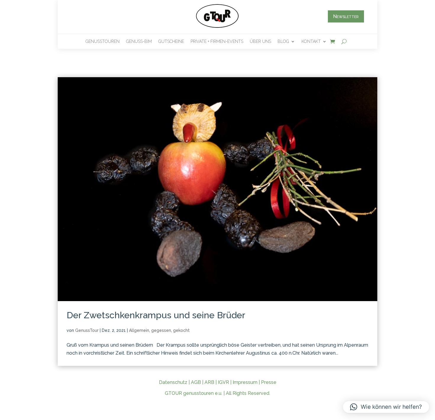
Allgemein (139, 330)
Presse (268, 382)
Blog (283, 41)
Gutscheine (171, 41)
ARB (209, 382)
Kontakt (311, 41)
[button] (386, 407)
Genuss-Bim (139, 41)
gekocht (181, 330)
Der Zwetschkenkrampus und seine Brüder (156, 315)
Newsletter (346, 16)
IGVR (223, 382)
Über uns (260, 41)
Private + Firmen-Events (217, 41)
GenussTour (87, 330)
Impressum (245, 382)
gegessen (161, 330)
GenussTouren (103, 41)
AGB (196, 382)
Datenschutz (173, 382)
